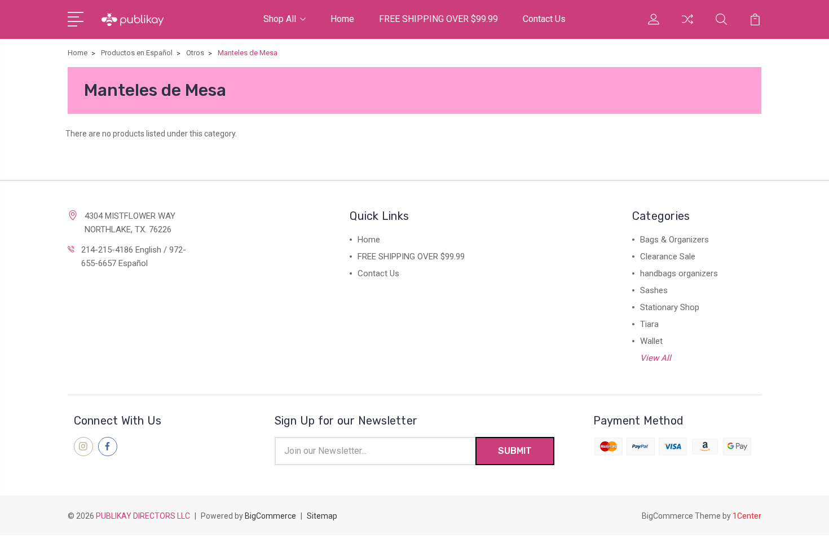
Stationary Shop (669, 307)
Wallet (651, 341)
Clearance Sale (667, 256)
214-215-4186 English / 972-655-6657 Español (133, 256)
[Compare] (687, 26)
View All (655, 358)
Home (342, 19)
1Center (747, 515)
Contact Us (544, 19)
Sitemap (322, 515)
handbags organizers (679, 273)
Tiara (649, 324)
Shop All (279, 19)
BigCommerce (270, 515)
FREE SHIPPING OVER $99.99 (438, 19)
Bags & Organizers (674, 240)
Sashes (654, 290)
